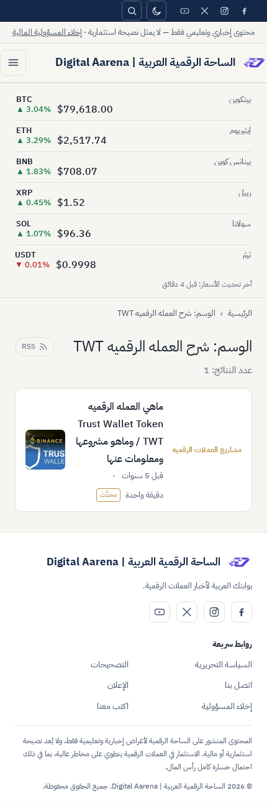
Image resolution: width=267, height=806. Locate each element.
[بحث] (132, 11)
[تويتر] (204, 10)
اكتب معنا (113, 706)
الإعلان (118, 685)
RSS (28, 346)
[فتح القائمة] (13, 63)
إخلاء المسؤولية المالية (47, 32)
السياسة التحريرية (223, 664)
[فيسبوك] (244, 10)
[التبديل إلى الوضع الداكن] (156, 11)
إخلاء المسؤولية (227, 706)
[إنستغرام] (224, 10)
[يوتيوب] (184, 10)
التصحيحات (110, 664)
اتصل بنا (238, 685)
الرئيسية (240, 313)
